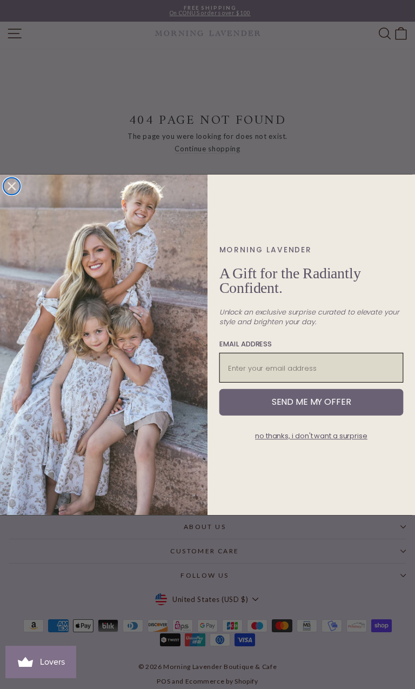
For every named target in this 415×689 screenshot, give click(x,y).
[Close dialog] (12, 186)
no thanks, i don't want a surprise (311, 436)
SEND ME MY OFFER (311, 402)
